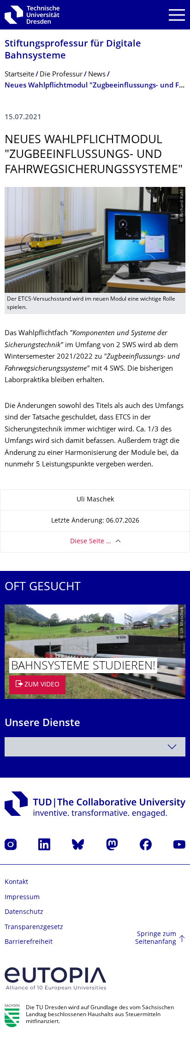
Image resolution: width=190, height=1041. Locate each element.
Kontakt (16, 882)
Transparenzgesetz (34, 928)
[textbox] (95, 746)
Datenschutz (24, 912)
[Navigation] (176, 15)
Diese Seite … (90, 542)
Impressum (22, 898)
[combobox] (95, 746)
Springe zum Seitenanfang (155, 938)
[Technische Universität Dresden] (32, 14)
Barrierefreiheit (29, 942)
